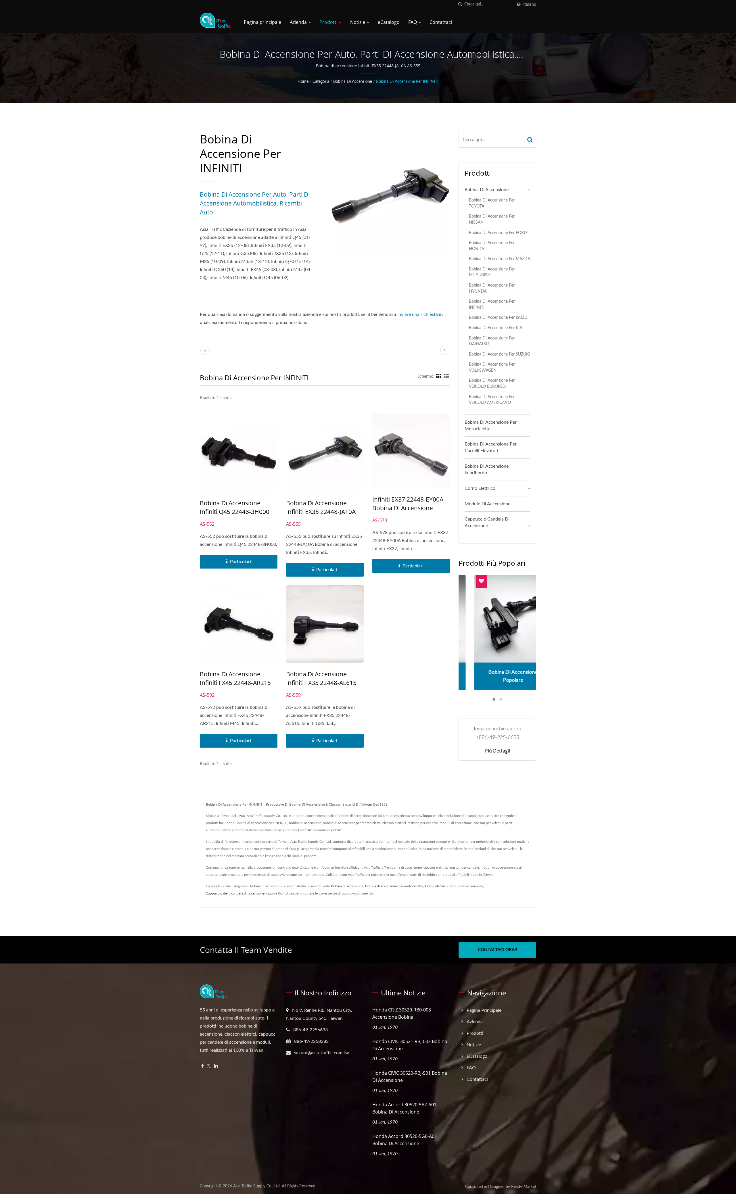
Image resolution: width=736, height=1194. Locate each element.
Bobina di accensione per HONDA (492, 246)
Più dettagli (497, 751)
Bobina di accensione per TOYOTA (492, 203)
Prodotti (329, 22)
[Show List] (446, 376)
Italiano (529, 4)
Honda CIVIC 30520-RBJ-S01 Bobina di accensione (409, 1076)
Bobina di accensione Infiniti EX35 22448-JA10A (321, 507)
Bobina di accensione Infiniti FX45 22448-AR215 (235, 678)
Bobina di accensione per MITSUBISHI (492, 272)
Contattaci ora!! (497, 950)
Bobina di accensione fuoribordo (487, 469)
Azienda (299, 22)
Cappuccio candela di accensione (487, 522)
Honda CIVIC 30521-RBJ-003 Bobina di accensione (409, 1045)
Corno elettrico (480, 488)
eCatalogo (389, 22)
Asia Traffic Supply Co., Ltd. (257, 1186)
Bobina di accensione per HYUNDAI (492, 288)
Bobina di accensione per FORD (498, 233)
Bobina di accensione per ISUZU (498, 317)
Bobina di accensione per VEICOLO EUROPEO (492, 383)
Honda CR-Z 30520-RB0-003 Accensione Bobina (401, 1013)
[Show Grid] (438, 376)
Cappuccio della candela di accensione (235, 893)
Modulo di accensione (487, 504)
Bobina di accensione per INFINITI (407, 82)
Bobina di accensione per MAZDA (499, 259)
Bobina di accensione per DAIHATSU (492, 341)
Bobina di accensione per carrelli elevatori (491, 447)
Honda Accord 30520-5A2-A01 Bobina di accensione (404, 1108)
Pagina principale (262, 22)
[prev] (205, 350)
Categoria (321, 82)
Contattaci (441, 22)
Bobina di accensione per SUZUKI (499, 354)
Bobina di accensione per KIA (495, 328)
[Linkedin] (216, 1066)
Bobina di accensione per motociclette (491, 425)
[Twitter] (209, 1066)
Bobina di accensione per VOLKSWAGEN (492, 367)
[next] (444, 350)
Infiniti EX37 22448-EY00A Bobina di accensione (407, 503)
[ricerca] (460, 4)
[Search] (530, 139)
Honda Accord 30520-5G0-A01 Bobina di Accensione (404, 1140)
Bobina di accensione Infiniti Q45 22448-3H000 (234, 507)
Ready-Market (523, 1187)
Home (303, 82)
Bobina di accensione (352, 82)
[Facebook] (202, 1066)
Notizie (358, 22)
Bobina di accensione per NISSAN (492, 219)
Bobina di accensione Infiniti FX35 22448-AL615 (321, 678)
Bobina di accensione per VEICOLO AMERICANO (492, 400)
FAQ (413, 22)
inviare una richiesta (417, 314)
